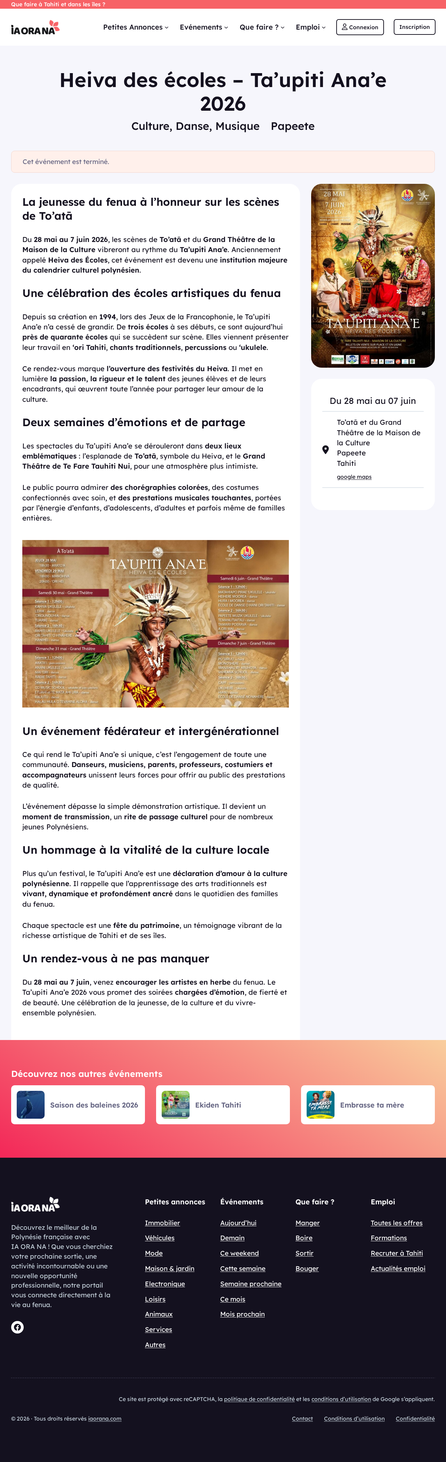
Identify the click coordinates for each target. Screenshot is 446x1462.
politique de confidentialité (259, 1398)
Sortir (304, 1253)
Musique (237, 126)
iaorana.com (105, 1418)
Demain (232, 1238)
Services (158, 1329)
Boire (304, 1238)
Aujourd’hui (238, 1223)
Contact (302, 1418)
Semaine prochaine (251, 1284)
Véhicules (160, 1238)
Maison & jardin (169, 1268)
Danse (192, 126)
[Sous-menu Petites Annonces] (166, 27)
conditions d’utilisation (341, 1398)
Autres (155, 1344)
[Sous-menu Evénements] (226, 27)
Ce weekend (239, 1253)
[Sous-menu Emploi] (324, 27)
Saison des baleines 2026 (94, 1105)
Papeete (293, 126)
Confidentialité (415, 1418)
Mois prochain (242, 1314)
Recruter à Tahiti (397, 1253)
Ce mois (232, 1299)
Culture (150, 126)
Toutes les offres (397, 1223)
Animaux (159, 1314)
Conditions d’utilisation (354, 1418)
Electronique (165, 1284)
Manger (307, 1223)
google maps (354, 476)
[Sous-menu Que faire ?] (282, 27)
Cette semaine (243, 1268)
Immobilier (162, 1223)
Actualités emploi (398, 1268)
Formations (389, 1238)
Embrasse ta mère (372, 1105)
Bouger (307, 1268)
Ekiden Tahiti (218, 1105)
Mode (154, 1253)
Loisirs (155, 1299)
